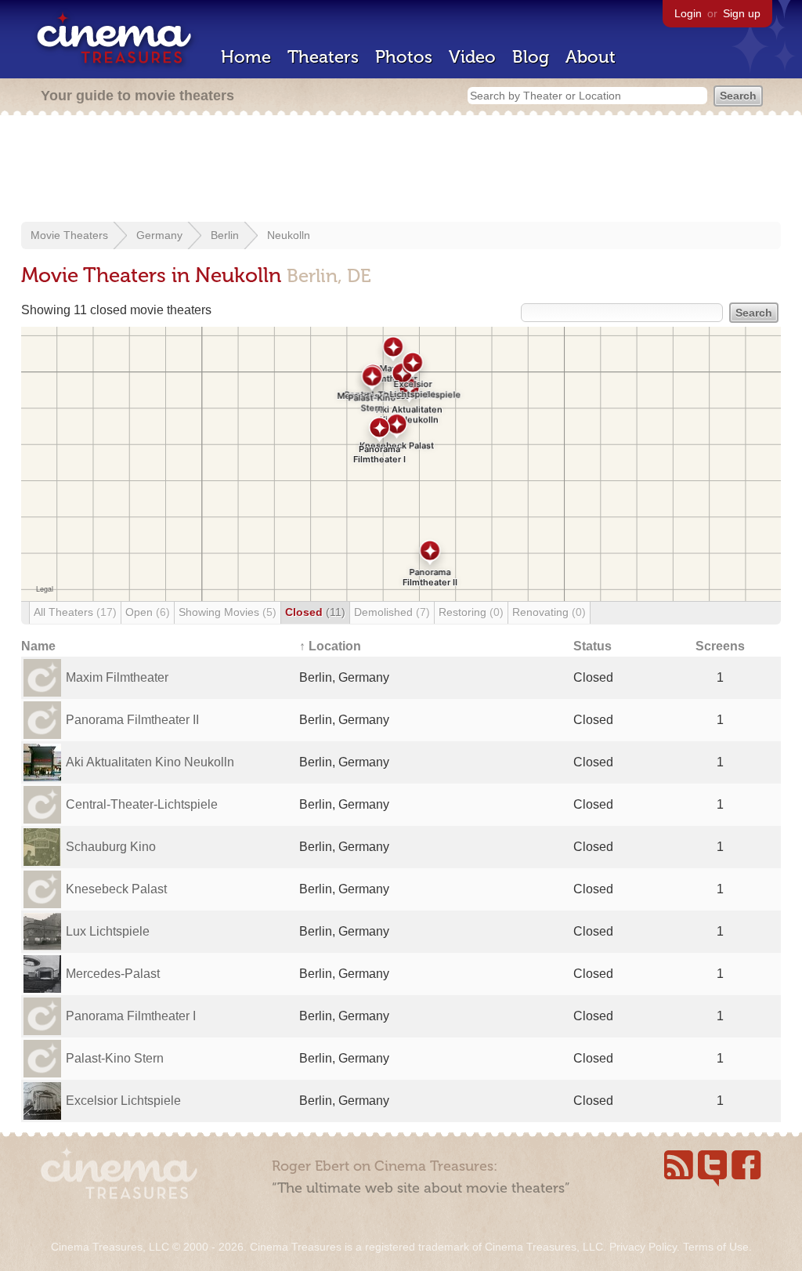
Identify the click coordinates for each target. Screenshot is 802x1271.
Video (472, 56)
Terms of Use (716, 1246)
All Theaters (75, 612)
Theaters (323, 56)
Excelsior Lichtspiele (123, 1100)
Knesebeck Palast (116, 889)
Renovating (549, 612)
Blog (530, 56)
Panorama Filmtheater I (131, 1016)
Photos (403, 56)
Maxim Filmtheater (117, 677)
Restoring (471, 612)
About (590, 56)
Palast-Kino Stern (115, 1058)
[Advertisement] (401, 170)
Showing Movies (227, 612)
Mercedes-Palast (113, 973)
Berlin (225, 235)
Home (246, 56)
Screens (720, 646)
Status (592, 646)
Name (38, 646)
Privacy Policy (643, 1246)
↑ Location (330, 646)
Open (147, 612)
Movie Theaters (69, 235)
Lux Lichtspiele (108, 931)
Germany (159, 235)
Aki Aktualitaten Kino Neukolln (150, 762)
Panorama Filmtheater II (132, 719)
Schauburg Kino (111, 846)
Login (688, 13)
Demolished (392, 612)
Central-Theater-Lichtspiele (142, 804)
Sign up (741, 13)
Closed (315, 612)
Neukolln (288, 235)
